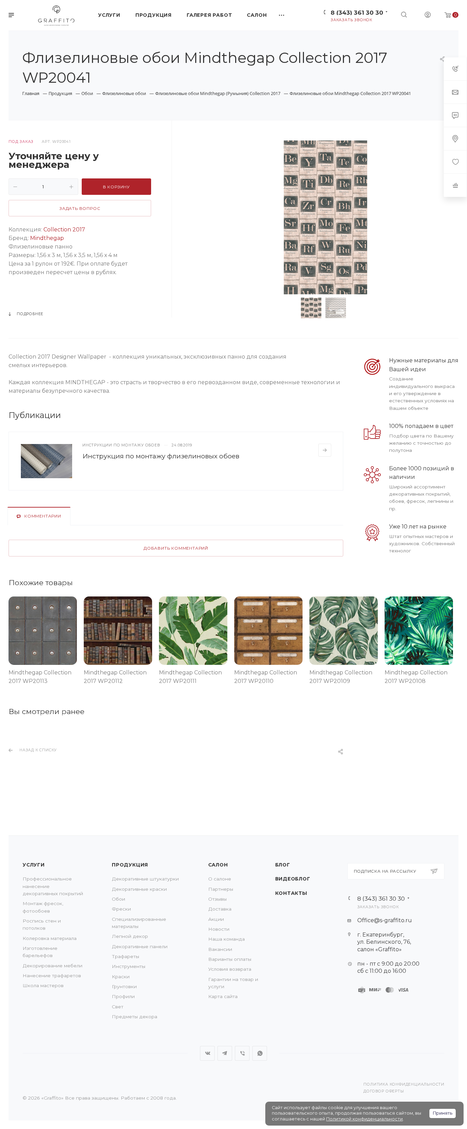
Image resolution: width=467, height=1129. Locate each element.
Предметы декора (134, 1016)
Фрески (121, 909)
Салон (218, 865)
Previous (290, 308)
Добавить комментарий (176, 548)
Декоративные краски (139, 889)
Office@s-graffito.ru (384, 920)
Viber (242, 1053)
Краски (121, 976)
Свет (117, 1006)
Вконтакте (207, 1053)
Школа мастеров (43, 985)
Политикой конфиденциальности (364, 1118)
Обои (118, 899)
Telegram (224, 1053)
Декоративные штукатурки (145, 879)
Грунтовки (124, 986)
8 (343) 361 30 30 (357, 12)
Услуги (34, 865)
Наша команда (226, 939)
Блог (282, 865)
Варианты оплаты (229, 959)
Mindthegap (47, 238)
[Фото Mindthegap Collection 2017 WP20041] (325, 217)
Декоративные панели (140, 946)
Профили (123, 996)
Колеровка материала (50, 938)
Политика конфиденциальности (403, 1084)
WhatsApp (259, 1053)
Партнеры (220, 889)
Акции (216, 919)
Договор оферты (383, 1091)
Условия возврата (229, 969)
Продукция (130, 865)
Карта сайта (223, 996)
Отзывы (217, 899)
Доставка (219, 909)
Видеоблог (292, 879)
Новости (218, 929)
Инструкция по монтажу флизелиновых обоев (160, 456)
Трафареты (125, 956)
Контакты (291, 893)
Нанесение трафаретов (52, 975)
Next (361, 308)
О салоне (219, 879)
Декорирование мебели (52, 965)
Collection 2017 (64, 229)
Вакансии (220, 949)
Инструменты (128, 966)
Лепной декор (130, 936)
